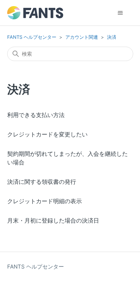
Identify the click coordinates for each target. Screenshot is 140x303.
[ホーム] (35, 12)
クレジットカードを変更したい (47, 134)
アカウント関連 (81, 37)
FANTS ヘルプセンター (31, 37)
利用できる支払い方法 (36, 114)
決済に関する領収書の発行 (41, 181)
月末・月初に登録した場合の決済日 (53, 220)
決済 (111, 37)
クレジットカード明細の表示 (44, 201)
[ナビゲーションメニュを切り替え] (120, 13)
